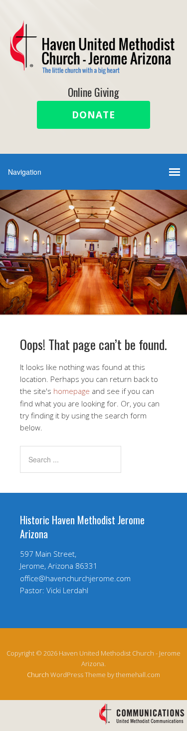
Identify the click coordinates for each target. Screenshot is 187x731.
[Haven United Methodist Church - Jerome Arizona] (93, 65)
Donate (93, 114)
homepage (71, 391)
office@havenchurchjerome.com (75, 578)
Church (38, 674)
